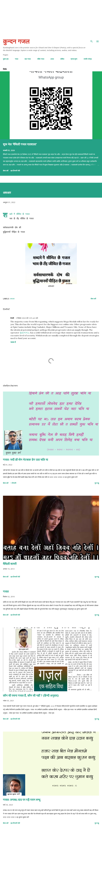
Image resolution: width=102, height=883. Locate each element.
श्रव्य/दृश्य (74, 59)
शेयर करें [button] (5, 170)
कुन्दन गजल (16, 41)
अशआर (12, 298)
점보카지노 (25, 332)
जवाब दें (13, 342)
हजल (52, 59)
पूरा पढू (97, 483)
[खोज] (91, 39)
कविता (62, 59)
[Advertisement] (51, 17)
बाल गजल (28, 59)
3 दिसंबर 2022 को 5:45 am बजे (27, 318)
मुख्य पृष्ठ (5, 59)
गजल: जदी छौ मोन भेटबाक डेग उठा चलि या (25, 459)
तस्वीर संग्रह (88, 59)
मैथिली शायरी (10, 564)
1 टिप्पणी (13, 483)
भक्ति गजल (40, 59)
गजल (16, 59)
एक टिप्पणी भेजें (15, 170)
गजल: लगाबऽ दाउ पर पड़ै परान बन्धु (21, 799)
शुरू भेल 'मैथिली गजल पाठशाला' (20, 144)
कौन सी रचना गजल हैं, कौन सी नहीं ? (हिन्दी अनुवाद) (31, 695)
